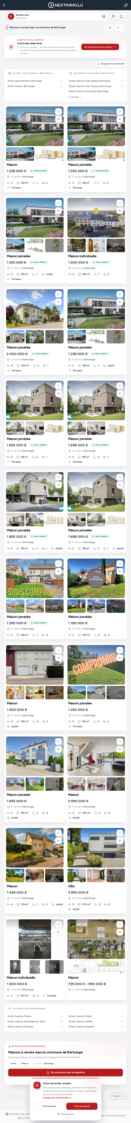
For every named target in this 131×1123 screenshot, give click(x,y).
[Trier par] (119, 27)
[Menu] (125, 5)
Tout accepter (82, 1106)
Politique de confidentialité (56, 1098)
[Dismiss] (123, 39)
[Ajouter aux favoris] (58, 111)
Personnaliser (67, 1114)
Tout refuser (49, 1106)
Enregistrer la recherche (113, 64)
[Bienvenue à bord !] (121, 16)
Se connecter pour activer (98, 47)
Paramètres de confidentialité (24, 1114)
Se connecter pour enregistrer (68, 1072)
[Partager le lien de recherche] (110, 27)
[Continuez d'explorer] (122, 73)
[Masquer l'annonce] (58, 119)
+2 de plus (74, 97)
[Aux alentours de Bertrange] (122, 1008)
